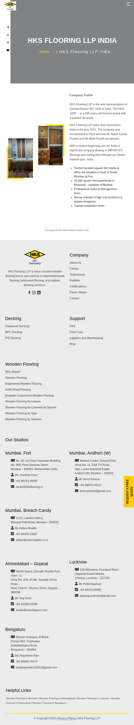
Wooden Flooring (22, 364)
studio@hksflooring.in (29, 486)
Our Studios (16, 439)
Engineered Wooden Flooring (23, 383)
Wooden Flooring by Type (21, 413)
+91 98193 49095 (26, 480)
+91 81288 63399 (26, 604)
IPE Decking (13, 338)
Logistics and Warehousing (86, 338)
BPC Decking (13, 332)
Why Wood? (12, 371)
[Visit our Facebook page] (29, 293)
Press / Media (78, 292)
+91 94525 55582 (90, 589)
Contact (74, 298)
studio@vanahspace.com (31, 610)
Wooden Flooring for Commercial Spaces (30, 407)
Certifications (78, 286)
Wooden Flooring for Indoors (22, 401)
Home (45, 51)
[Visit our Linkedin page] (39, 293)
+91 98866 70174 (26, 661)
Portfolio (75, 280)
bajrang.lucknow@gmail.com (98, 595)
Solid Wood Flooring (18, 389)
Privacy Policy (66, 718)
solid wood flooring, (32, 280)
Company (79, 255)
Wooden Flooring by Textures (23, 419)
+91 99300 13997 (26, 534)
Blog (72, 343)
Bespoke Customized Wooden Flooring (29, 395)
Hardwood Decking (17, 326)
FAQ (72, 326)
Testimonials (77, 274)
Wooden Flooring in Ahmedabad (57, 698)
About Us (75, 262)
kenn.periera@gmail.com (95, 491)
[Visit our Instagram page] (34, 293)
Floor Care (76, 332)
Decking (13, 318)
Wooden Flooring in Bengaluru (49, 702)
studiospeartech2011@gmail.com (36, 667)
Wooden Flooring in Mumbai (21, 698)
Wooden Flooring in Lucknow (93, 698)
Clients (74, 268)
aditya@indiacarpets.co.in (32, 540)
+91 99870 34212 (90, 485)
